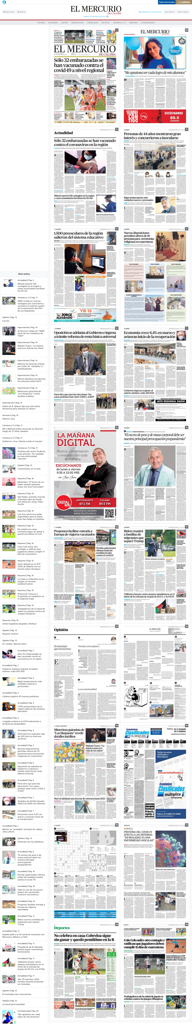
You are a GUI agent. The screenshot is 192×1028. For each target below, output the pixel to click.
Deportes (133, 22)
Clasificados (92, 22)
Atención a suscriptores (151, 12)
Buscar (22, 12)
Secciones (9, 12)
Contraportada (147, 22)
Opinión (64, 22)
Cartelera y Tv (119, 22)
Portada (41, 22)
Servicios (105, 22)
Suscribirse (169, 12)
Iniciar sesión (183, 12)
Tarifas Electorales (167, 2)
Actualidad (53, 22)
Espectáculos (78, 22)
